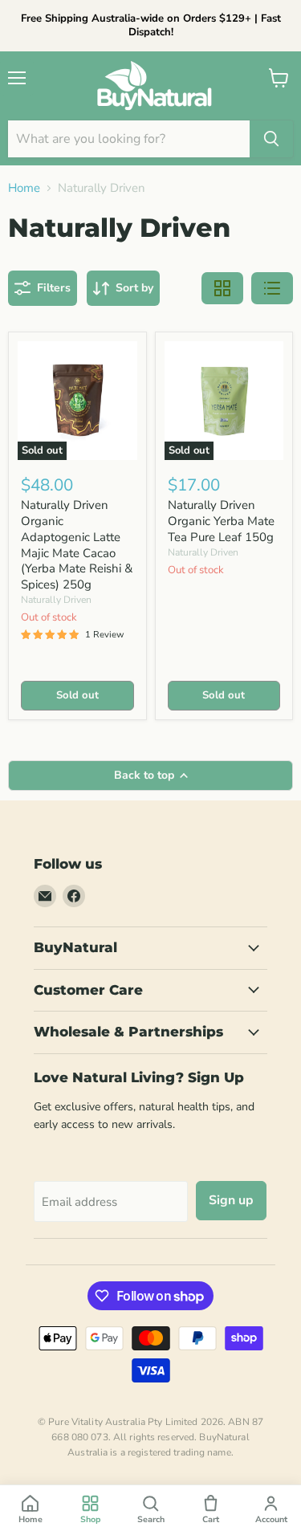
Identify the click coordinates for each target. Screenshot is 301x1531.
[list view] (272, 288)
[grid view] (222, 288)
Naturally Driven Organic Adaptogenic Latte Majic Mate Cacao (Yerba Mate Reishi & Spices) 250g (76, 544)
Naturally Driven (56, 599)
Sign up (231, 1200)
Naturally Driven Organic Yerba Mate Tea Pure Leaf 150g (221, 520)
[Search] (271, 138)
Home (24, 188)
